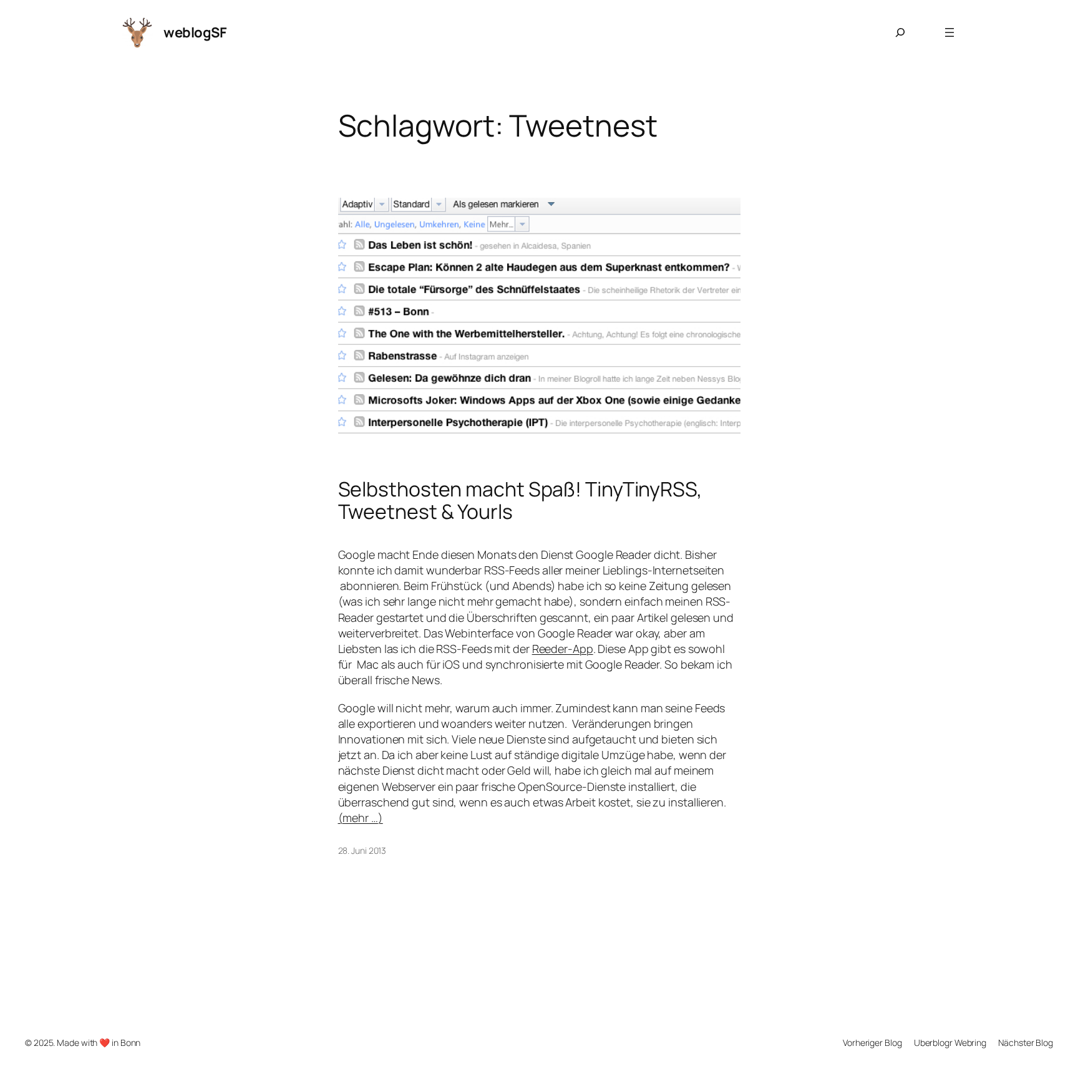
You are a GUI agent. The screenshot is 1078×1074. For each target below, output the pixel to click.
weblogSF (194, 32)
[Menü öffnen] (949, 32)
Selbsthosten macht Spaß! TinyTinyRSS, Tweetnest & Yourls (520, 500)
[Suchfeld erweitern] (900, 32)
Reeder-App (562, 648)
